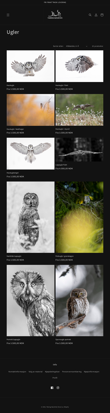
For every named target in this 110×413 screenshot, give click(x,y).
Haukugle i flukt (62, 85)
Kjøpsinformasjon (91, 371)
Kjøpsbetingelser (52, 371)
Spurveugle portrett (63, 339)
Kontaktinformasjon (17, 371)
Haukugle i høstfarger (15, 129)
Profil (55, 378)
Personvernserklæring (71, 371)
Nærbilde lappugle (14, 256)
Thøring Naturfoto (51, 407)
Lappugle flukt (61, 165)
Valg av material (36, 371)
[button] (8, 15)
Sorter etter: (58, 46)
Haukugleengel (13, 173)
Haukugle (10, 85)
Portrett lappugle (13, 339)
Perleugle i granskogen (65, 256)
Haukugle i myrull (62, 129)
